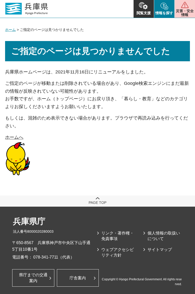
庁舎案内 (78, 278)
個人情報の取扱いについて (164, 236)
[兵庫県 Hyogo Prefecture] (26, 9)
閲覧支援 (144, 13)
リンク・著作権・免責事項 (117, 236)
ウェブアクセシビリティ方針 (117, 252)
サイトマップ (160, 249)
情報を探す (164, 13)
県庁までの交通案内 (33, 278)
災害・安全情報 (185, 13)
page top (97, 203)
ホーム (10, 30)
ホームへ (14, 137)
